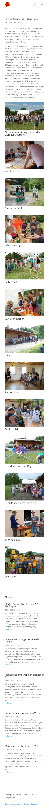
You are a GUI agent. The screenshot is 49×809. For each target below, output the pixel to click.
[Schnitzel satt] (24, 537)
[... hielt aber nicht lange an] (24, 500)
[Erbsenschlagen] (24, 242)
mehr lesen (9, 629)
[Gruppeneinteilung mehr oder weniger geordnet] (24, 129)
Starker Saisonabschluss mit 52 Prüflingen (21, 605)
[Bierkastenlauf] (24, 205)
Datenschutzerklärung (13, 804)
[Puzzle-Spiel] (24, 168)
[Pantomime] (24, 389)
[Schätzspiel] (24, 426)
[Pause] (24, 352)
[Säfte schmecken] (24, 316)
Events (19, 22)
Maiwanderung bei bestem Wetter (23, 746)
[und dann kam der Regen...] (24, 463)
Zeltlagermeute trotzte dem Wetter (23, 712)
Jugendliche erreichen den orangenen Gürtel (24, 676)
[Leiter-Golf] (24, 279)
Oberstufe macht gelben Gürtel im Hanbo (23, 640)
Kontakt (27, 804)
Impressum (35, 804)
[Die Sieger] (24, 573)
